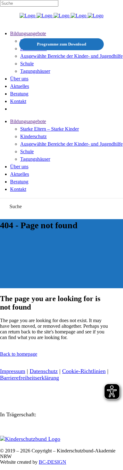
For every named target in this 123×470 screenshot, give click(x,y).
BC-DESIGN (52, 462)
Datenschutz (44, 371)
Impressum (12, 371)
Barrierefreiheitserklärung (29, 378)
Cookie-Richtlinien (84, 371)
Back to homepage (18, 354)
